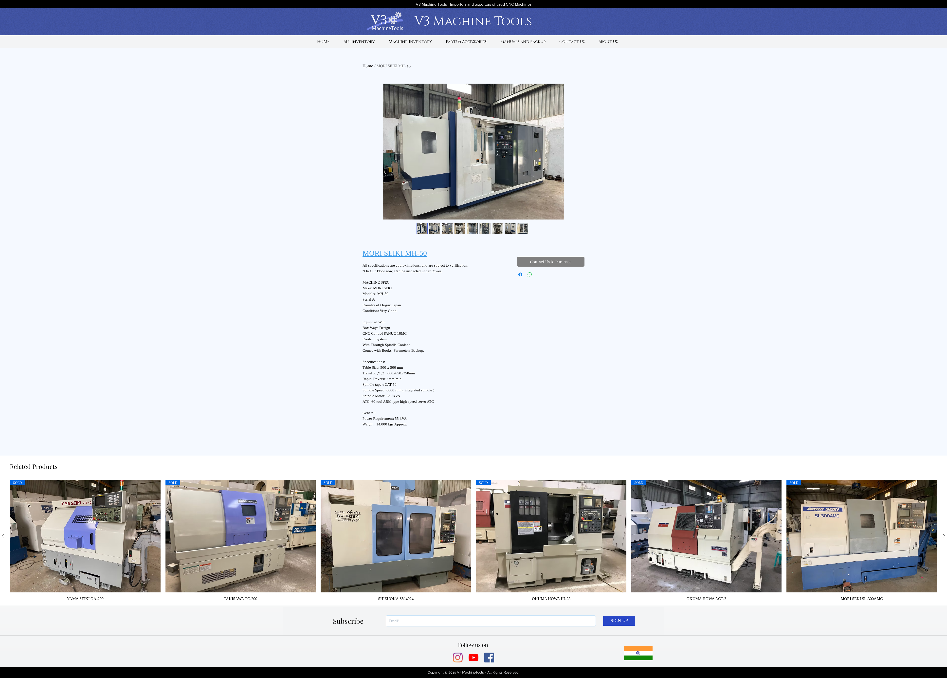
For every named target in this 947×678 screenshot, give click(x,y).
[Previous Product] (3, 536)
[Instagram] (458, 657)
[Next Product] (944, 536)
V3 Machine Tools (473, 21)
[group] (473, 540)
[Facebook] (489, 657)
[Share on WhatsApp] (530, 274)
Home (368, 65)
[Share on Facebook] (520, 274)
